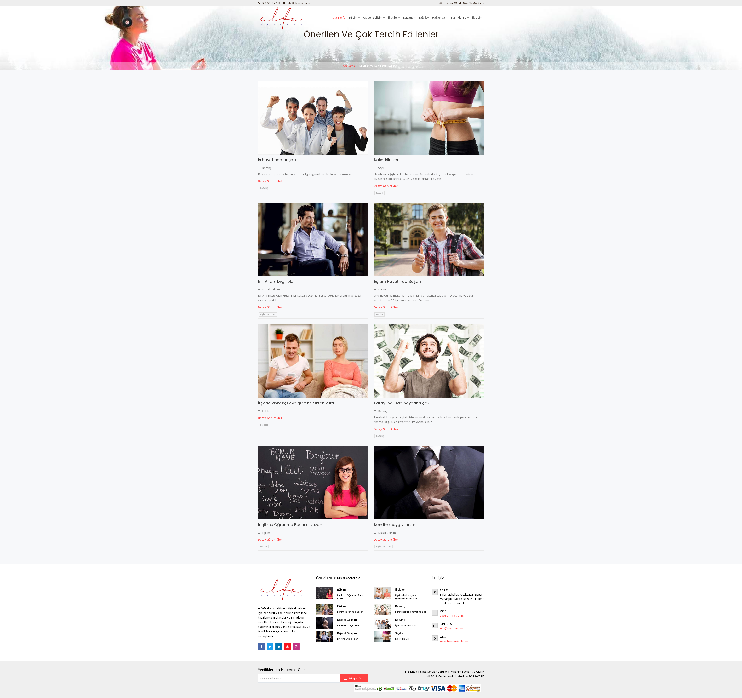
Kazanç (408, 17)
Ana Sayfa (339, 17)
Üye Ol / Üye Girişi (473, 3)
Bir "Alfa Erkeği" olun (277, 281)
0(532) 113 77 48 (271, 3)
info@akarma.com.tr (299, 3)
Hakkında (438, 17)
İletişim (477, 17)
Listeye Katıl (355, 678)
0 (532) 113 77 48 (452, 615)
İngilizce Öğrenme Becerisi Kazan (290, 524)
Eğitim (353, 17)
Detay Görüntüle (269, 181)
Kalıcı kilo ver (386, 160)
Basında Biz (458, 17)
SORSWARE (476, 676)
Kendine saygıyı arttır (394, 524)
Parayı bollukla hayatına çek (401, 403)
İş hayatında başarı (277, 160)
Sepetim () (450, 3)
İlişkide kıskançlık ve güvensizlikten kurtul (297, 403)
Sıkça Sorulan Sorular (433, 671)
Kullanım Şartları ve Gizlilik (467, 671)
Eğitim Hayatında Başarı (397, 281)
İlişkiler (393, 17)
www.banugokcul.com (454, 641)
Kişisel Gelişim (373, 17)
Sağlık (423, 17)
